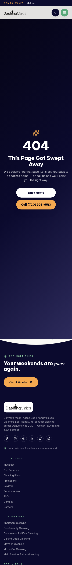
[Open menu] (64, 12)
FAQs (7, 496)
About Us (9, 464)
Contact (8, 501)
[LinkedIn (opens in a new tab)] (32, 438)
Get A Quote (18, 382)
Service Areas (12, 491)
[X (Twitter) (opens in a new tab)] (40, 438)
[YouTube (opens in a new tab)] (23, 438)
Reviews (8, 485)
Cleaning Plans (12, 475)
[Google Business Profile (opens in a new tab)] (49, 438)
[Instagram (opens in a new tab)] (15, 438)
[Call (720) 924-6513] (55, 12)
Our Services (11, 470)
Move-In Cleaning (14, 543)
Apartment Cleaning (15, 522)
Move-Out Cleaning (15, 549)
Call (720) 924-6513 (36, 204)
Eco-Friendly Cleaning (16, 528)
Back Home (36, 192)
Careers (8, 506)
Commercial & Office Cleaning (21, 533)
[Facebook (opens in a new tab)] (7, 438)
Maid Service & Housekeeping (21, 554)
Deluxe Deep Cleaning (17, 538)
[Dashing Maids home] (15, 12)
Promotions (10, 480)
